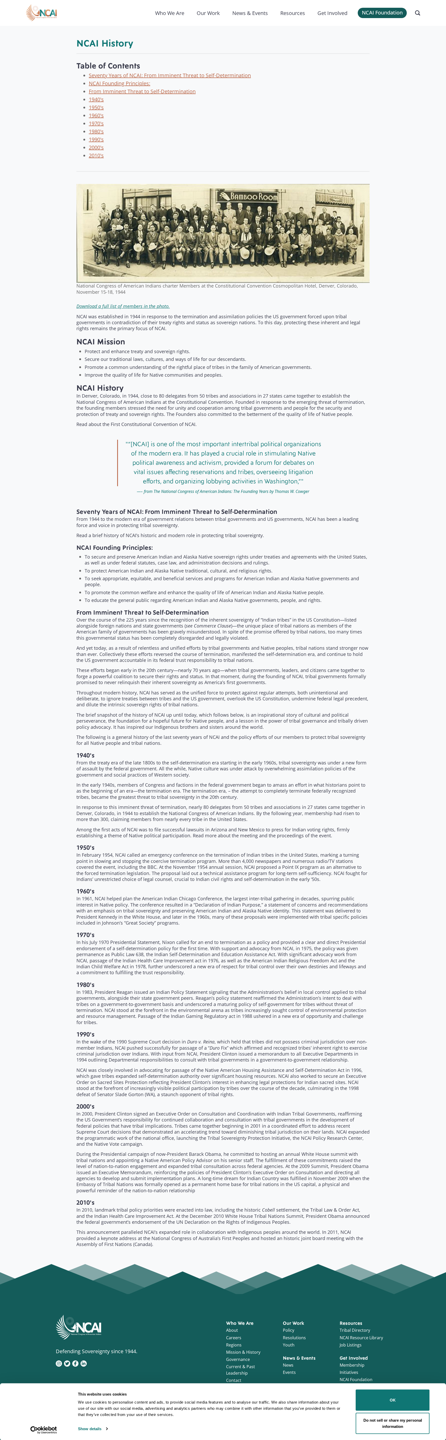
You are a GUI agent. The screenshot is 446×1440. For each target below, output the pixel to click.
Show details (89, 1429)
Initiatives (349, 1372)
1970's (96, 123)
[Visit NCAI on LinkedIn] (84, 1363)
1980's (96, 131)
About (232, 1330)
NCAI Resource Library (361, 1338)
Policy (288, 1330)
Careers (233, 1338)
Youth (288, 1345)
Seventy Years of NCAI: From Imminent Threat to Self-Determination (170, 75)
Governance (238, 1359)
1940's (96, 99)
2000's (96, 147)
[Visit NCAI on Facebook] (75, 1363)
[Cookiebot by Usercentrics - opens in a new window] (43, 1430)
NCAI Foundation (382, 12)
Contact (233, 1380)
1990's (96, 139)
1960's (96, 115)
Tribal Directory (355, 1330)
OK (393, 1400)
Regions (234, 1345)
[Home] (41, 13)
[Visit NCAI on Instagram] (59, 1363)
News (288, 1365)
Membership (352, 1365)
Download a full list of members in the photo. (123, 306)
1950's (96, 107)
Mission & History (243, 1352)
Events (289, 1372)
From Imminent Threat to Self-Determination (142, 91)
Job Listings (351, 1345)
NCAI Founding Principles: (119, 83)
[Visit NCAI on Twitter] (67, 1363)
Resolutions (294, 1338)
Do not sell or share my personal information (392, 1423)
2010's (96, 155)
